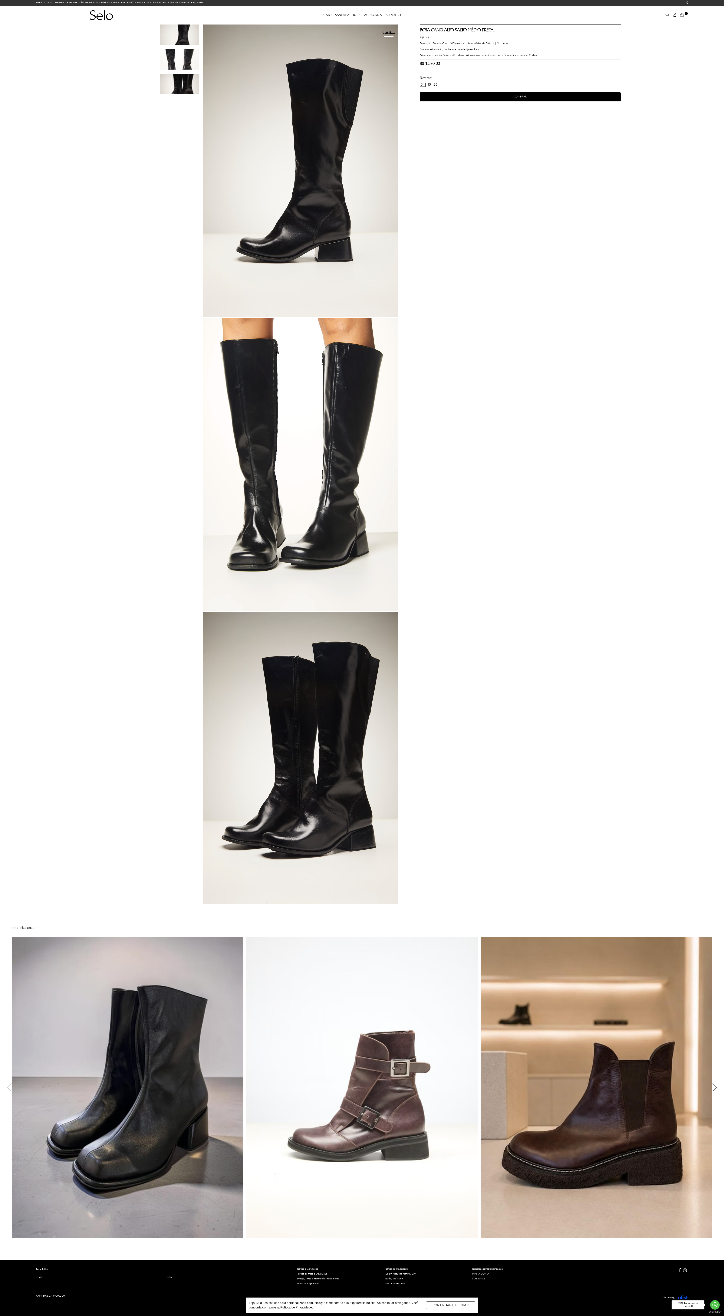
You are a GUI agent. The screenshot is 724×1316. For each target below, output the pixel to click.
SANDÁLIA (342, 15)
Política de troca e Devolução (312, 1274)
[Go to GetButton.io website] (715, 1312)
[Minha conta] (675, 15)
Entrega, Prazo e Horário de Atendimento (318, 1279)
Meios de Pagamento (307, 1283)
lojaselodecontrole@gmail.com (487, 1269)
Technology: (669, 1297)
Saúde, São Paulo (394, 1279)
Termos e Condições (307, 1269)
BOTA (356, 15)
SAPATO (326, 15)
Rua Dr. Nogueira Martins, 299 (400, 1274)
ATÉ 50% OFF (394, 15)
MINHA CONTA (480, 1274)
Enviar (169, 1277)
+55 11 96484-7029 (395, 1283)
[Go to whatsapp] (715, 1305)
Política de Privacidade (396, 1269)
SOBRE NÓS (478, 1279)
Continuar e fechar (451, 1305)
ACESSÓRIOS (373, 15)
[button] (714, 1087)
